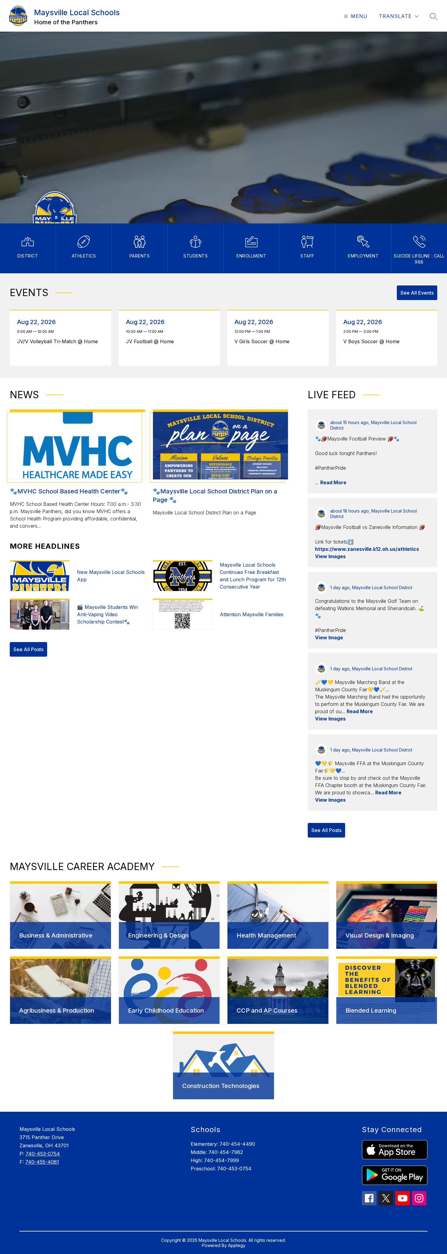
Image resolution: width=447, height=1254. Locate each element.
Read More (333, 482)
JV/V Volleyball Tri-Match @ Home (59, 341)
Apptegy (236, 1245)
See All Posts (28, 649)
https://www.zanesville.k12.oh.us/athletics (367, 549)
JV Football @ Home (151, 341)
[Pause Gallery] (56, 217)
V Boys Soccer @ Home (373, 341)
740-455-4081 (42, 1162)
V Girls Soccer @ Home (263, 341)
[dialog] (60, 915)
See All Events (417, 293)
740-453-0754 (43, 1154)
